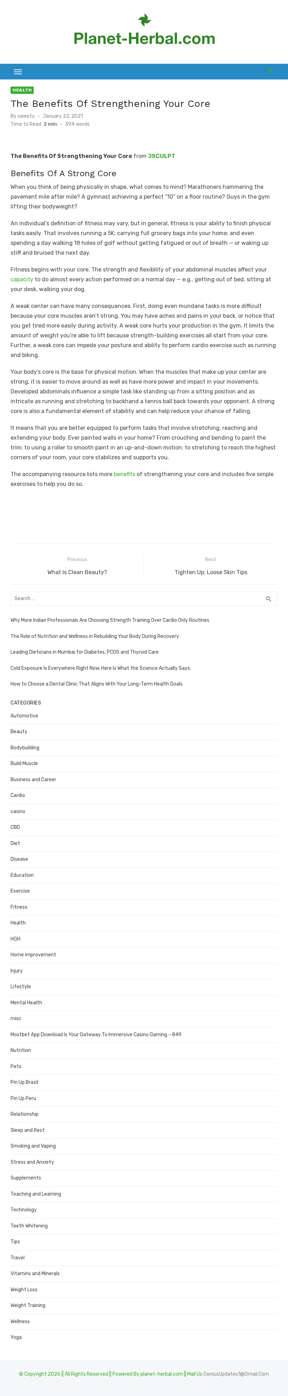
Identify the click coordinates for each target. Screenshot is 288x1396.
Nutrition (21, 1050)
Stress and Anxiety (32, 1162)
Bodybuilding (25, 748)
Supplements (26, 1178)
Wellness (20, 1322)
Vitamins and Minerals (35, 1274)
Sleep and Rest (28, 1130)
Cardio (18, 795)
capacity (22, 279)
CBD (15, 827)
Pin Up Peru (23, 1098)
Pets (16, 1067)
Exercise (20, 891)
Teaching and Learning (36, 1194)
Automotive (24, 716)
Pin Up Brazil (24, 1082)
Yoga (16, 1337)
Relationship (25, 1114)
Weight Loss (24, 1290)
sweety (26, 116)
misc (16, 1019)
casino (18, 811)
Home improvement (33, 955)
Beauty (19, 732)
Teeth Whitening (29, 1226)
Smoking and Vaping (33, 1146)
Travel (18, 1258)
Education (22, 875)
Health (22, 90)
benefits (124, 474)
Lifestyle (21, 987)
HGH (15, 939)
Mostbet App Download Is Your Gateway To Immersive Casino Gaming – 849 (96, 1035)
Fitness (19, 907)
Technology (24, 1210)
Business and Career (33, 780)
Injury (17, 971)
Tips (15, 1242)
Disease (19, 859)
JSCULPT (161, 156)
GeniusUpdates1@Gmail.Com (236, 1374)
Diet (15, 843)
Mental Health (26, 1003)
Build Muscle (24, 763)
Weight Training (28, 1305)
